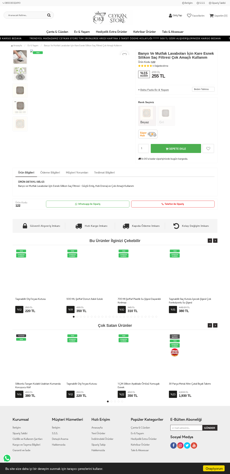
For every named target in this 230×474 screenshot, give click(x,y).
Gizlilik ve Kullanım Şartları (27, 439)
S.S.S (202, 2)
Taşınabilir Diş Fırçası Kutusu (30, 299)
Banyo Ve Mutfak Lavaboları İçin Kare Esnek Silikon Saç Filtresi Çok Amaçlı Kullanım (83, 45)
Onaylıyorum (214, 468)
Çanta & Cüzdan (57, 31)
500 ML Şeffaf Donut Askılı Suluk (84, 299)
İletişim (188, 2)
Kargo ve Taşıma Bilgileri (26, 444)
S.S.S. (55, 433)
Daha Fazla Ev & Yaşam (154, 89)
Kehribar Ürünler (144, 31)
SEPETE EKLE (177, 148)
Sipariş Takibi (218, 2)
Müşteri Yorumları (77, 172)
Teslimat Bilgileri (104, 172)
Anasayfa (17, 45)
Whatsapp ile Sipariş (89, 204)
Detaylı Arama (60, 439)
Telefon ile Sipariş (174, 204)
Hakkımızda (58, 444)
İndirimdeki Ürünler (102, 439)
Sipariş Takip (98, 444)
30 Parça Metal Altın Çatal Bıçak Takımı (190, 383)
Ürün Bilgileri (26, 172)
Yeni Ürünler (98, 433)
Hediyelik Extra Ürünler (111, 31)
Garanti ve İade (21, 450)
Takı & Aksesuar (173, 31)
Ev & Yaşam (82, 31)
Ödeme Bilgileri (50, 172)
